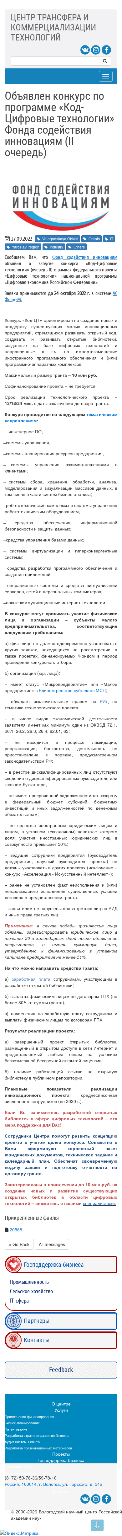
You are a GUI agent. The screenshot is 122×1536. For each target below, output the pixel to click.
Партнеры (37, 1321)
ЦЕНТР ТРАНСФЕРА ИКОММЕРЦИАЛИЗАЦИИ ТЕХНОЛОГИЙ (53, 27)
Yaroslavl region (25, 246)
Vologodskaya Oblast (60, 238)
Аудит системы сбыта (22, 1441)
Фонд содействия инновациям (84, 257)
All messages (52, 1244)
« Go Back (19, 1244)
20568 (16, 1229)
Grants (94, 238)
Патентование (16, 1429)
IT (111, 238)
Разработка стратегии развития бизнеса (37, 1435)
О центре (61, 1403)
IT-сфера (19, 1301)
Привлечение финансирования (29, 1416)
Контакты (37, 1340)
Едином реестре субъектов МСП (72, 690)
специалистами (99, 1203)
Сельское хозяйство (31, 1291)
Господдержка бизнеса (54, 1264)
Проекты (61, 1454)
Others (79, 246)
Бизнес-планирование (22, 1422)
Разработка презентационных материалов (38, 1447)
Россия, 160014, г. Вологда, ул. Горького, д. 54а (53, 1484)
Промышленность (29, 1282)
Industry (56, 246)
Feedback (61, 1370)
